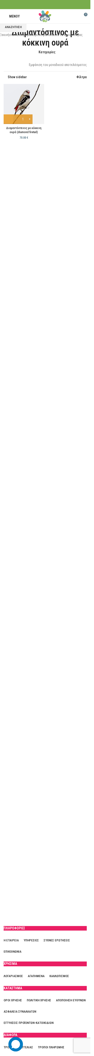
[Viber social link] (54, 4)
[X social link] (42, 4)
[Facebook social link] (36, 4)
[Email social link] (48, 4)
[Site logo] (45, 16)
